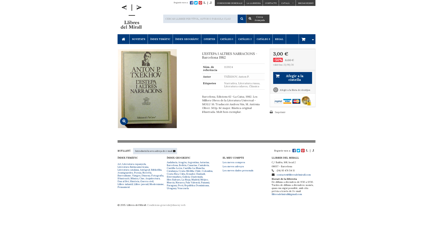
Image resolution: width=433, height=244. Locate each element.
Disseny (146, 175)
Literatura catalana (128, 169)
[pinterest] (200, 3)
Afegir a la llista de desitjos (294, 90)
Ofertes (209, 39)
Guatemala (197, 176)
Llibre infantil (125, 184)
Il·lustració (124, 178)
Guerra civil (146, 181)
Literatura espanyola (134, 164)
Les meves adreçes (233, 166)
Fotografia (157, 175)
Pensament (124, 187)
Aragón (182, 162)
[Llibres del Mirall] (131, 17)
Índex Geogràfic (187, 39)
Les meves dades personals (238, 170)
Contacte (271, 3)
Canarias (192, 165)
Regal (279, 39)
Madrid (195, 179)
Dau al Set (123, 181)
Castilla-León (174, 168)
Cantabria (203, 165)
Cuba (182, 173)
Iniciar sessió (306, 3)
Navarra (180, 182)
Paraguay (172, 185)
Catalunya (172, 170)
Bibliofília (156, 169)
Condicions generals (158, 205)
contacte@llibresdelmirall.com (294, 174)
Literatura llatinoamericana (133, 166)
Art (119, 164)
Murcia (171, 182)
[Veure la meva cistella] (307, 39)
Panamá (205, 182)
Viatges (136, 175)
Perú (180, 185)
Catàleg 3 (263, 39)
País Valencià (193, 182)
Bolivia (182, 165)
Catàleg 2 (245, 39)
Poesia (137, 172)
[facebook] (191, 3)
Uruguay (171, 188)
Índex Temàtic (160, 39)
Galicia (186, 176)
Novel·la (146, 172)
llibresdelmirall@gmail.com (287, 194)
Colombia (207, 170)
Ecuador (190, 173)
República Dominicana (196, 185)
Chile (198, 170)
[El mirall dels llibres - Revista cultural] (207, 3)
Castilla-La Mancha (193, 168)
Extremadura (174, 176)
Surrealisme (124, 175)
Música (134, 178)
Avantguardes (125, 172)
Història (134, 181)
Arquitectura (152, 178)
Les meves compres (234, 162)
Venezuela (183, 188)
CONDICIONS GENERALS (229, 3)
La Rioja (185, 179)
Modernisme (157, 184)
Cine (141, 178)
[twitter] (196, 3)
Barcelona (172, 165)
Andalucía (172, 162)
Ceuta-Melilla (186, 170)
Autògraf (145, 169)
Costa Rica (173, 173)
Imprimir (280, 112)
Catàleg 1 (226, 39)
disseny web (179, 205)
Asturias (204, 162)
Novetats (138, 39)
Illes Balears (173, 179)
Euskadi (200, 173)
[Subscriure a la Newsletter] (174, 151)
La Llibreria (254, 3)
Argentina (193, 162)
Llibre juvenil (141, 184)
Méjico (204, 179)
